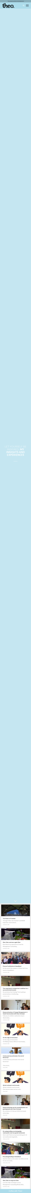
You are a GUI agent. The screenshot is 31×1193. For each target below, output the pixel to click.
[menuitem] (16, 1)
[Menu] (26, 5)
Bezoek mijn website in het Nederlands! (16, 1)
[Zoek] (22, 5)
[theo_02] (12, 5)
